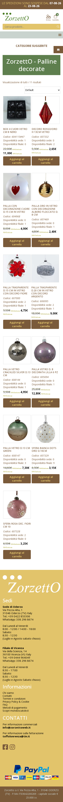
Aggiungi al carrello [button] (17, 160)
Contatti (7, 695)
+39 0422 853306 (19, 616)
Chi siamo (8, 692)
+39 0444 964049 (19, 657)
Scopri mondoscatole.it (16, 710)
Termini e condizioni (14, 698)
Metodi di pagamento (15, 707)
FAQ (5, 704)
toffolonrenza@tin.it (16, 736)
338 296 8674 (24, 619)
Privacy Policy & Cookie (16, 701)
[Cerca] (58, 27)
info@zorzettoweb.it (17, 727)
